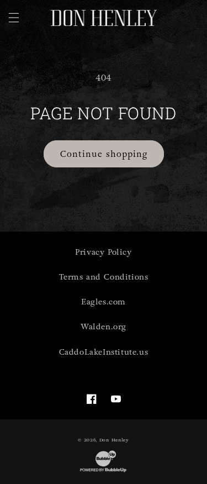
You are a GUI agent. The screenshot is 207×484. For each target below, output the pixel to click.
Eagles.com (103, 302)
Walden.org (103, 327)
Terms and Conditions (103, 277)
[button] (14, 18)
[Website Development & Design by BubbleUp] (103, 472)
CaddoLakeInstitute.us (103, 352)
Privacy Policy (103, 252)
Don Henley (114, 439)
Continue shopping (103, 154)
